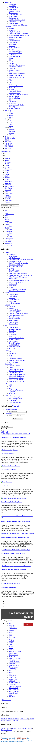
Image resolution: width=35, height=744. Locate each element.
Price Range (8, 413)
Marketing (12, 107)
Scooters (11, 355)
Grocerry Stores (13, 7)
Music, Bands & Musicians (17, 73)
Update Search (17, 419)
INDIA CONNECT (15, 686)
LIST (2, 432)
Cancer (11, 117)
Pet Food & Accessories (16, 86)
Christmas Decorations (15, 261)
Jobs (10, 100)
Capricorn (12, 131)
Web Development (14, 93)
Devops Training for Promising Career (11, 502)
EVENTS (12, 681)
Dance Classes (13, 13)
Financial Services (14, 11)
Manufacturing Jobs (15, 346)
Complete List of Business (19, 25)
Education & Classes (15, 91)
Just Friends (12, 54)
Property (11, 39)
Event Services (13, 322)
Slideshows (8, 143)
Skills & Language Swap (16, 75)
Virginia (7, 198)
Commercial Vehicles (15, 67)
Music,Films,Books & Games (18, 273)
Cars (10, 60)
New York (8, 190)
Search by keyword (11, 409)
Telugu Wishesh (17, 728)
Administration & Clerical (16, 105)
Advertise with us (13, 719)
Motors (11, 58)
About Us (4, 719)
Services (11, 89)
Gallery (11, 672)
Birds (10, 80)
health (10, 695)
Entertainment (13, 629)
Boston (7, 164)
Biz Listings (8, 2)
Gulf (6, 176)
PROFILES (12, 677)
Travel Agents (13, 9)
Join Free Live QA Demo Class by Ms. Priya (13, 553)
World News (12, 627)
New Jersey (8, 188)
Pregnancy (12, 663)
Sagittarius (12, 129)
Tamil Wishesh (27, 728)
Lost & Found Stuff (15, 372)
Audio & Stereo (13, 256)
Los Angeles (8, 181)
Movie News (13, 653)
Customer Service (14, 327)
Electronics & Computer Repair (18, 94)
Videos (7, 140)
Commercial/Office (14, 40)
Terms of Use (24, 719)
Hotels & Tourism (14, 343)
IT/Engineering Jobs (15, 329)
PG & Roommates (14, 47)
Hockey (11, 646)
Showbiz (11, 649)
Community (12, 68)
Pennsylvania (9, 193)
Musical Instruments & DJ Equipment (20, 275)
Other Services (13, 324)
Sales (10, 336)
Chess (10, 644)
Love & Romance (14, 662)
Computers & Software (16, 37)
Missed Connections (15, 56)
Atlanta (7, 160)
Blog (6, 136)
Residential (12, 46)
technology (12, 696)
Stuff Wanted (13, 284)
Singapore (8, 197)
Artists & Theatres (14, 70)
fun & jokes (12, 675)
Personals (11, 49)
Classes (11, 72)
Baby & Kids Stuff (14, 32)
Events (11, 648)
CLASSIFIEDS (13, 679)
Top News (12, 625)
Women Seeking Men (15, 53)
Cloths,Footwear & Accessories (18, 33)
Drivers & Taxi (13, 320)
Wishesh (7, 202)
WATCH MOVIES (14, 691)
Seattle (7, 195)
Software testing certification (9, 469)
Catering (11, 308)
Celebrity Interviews (15, 658)
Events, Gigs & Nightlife (16, 369)
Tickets (11, 287)
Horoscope (8, 110)
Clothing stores (13, 18)
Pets (10, 79)
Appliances (12, 30)
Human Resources (14, 108)
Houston (7, 177)
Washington (8, 200)
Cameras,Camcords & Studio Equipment (21, 259)
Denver (7, 170)
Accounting (12, 101)
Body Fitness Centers (15, 21)
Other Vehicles (13, 362)
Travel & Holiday (14, 665)
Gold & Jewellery (10, 138)
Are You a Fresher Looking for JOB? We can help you (15, 521)
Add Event (8, 148)
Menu (6, 210)
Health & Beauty (14, 96)
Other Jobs (12, 348)
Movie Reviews (13, 655)
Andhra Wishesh (6, 728)
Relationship (12, 669)
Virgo (10, 122)
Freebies (11, 268)
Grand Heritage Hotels (15, 14)
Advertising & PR (14, 103)
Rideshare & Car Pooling (16, 376)
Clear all (15, 406)
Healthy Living (13, 667)
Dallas (7, 172)
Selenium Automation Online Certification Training (15, 537)
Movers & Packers (14, 98)
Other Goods (13, 278)
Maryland (8, 184)
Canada (7, 165)
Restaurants (12, 4)
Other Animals (13, 87)
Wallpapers (8, 141)
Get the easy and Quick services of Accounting (13, 569)
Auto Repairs (13, 16)
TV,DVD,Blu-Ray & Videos (17, 289)
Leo (10, 120)
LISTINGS (12, 684)
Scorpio (11, 126)
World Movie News (15, 651)
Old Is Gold (12, 656)
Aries (10, 112)
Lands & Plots (13, 42)
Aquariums (12, 392)
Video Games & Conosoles (17, 291)
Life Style (12, 660)
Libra (10, 124)
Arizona (7, 158)
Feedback (9, 720)
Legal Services (13, 23)
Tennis (11, 642)
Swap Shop (12, 285)
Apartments (12, 44)
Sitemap (15, 720)
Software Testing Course (7, 453)
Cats (10, 82)
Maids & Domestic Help (16, 315)
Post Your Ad (9, 147)
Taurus (11, 113)
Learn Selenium (5, 485)
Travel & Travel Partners (16, 77)
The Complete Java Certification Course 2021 (13, 437)
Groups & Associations (16, 371)
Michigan (7, 183)
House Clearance (14, 272)
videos (11, 670)
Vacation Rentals (14, 299)
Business (11, 630)
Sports (10, 634)
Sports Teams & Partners (16, 379)
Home (6, 215)
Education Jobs (13, 341)
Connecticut (8, 169)
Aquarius (11, 133)
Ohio (6, 191)
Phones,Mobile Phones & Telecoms (19, 35)
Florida (7, 174)
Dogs (10, 84)
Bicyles (11, 61)
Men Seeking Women (15, 51)
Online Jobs (12, 331)
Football (11, 641)
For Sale (11, 28)
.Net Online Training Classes (8, 587)
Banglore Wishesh (6, 730)
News (10, 623)
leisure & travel (13, 693)
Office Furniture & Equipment (18, 277)
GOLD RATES (13, 688)
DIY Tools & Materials (16, 266)
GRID (6, 432)
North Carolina (9, 186)
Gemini (11, 115)
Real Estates (12, 6)
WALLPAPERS (14, 689)
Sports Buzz (12, 637)
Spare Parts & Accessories (17, 65)
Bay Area (7, 162)
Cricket (11, 632)
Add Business (9, 145)
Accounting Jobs (14, 345)
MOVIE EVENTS (14, 682)
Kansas (7, 179)
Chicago (7, 167)
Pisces (10, 134)
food (10, 674)
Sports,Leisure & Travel (16, 282)
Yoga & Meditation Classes (17, 20)
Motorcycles (12, 63)
